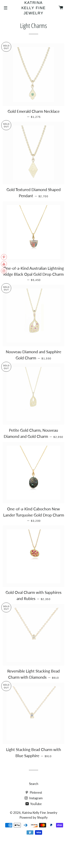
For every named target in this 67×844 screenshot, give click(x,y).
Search (33, 784)
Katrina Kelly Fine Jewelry (33, 8)
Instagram (35, 798)
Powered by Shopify (34, 817)
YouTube (36, 804)
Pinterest (35, 792)
